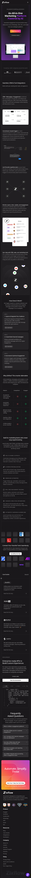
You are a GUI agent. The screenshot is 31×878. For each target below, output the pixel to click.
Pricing (5, 853)
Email (4, 822)
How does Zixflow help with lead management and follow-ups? (12, 742)
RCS (4, 824)
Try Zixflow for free (15, 553)
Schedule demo (15, 35)
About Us (5, 843)
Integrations (6, 835)
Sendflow (5, 814)
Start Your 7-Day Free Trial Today (15, 783)
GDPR (4, 864)
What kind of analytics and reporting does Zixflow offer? (13, 748)
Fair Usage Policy (7, 866)
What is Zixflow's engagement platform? (14, 726)
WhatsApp (5, 818)
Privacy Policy (6, 859)
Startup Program (7, 849)
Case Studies (6, 833)
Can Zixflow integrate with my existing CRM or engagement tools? (13, 754)
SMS (4, 820)
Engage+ (5, 812)
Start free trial (15, 31)
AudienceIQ (6, 816)
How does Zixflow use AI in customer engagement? (13, 731)
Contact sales (15, 676)
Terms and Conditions (8, 861)
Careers (5, 845)
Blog (4, 830)
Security (5, 847)
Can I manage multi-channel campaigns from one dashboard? (14, 737)
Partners (5, 851)
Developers (6, 837)
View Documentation (15, 680)
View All (27, 574)
